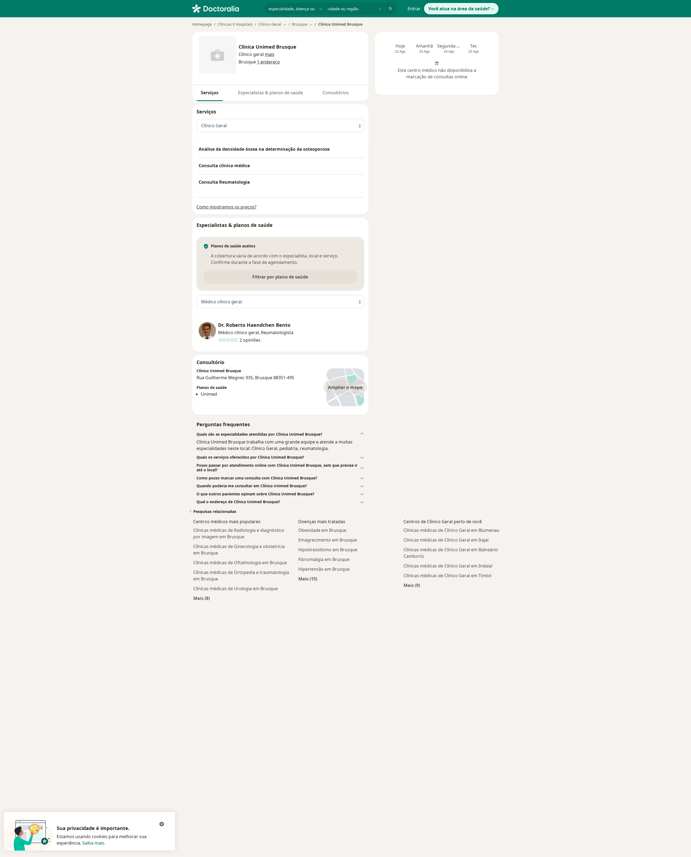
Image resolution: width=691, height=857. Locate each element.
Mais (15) (307, 579)
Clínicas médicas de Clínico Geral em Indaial (448, 566)
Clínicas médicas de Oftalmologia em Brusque (240, 563)
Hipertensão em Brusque (324, 569)
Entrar (414, 9)
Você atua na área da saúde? (459, 9)
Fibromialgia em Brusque (324, 559)
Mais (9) (412, 585)
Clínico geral (251, 54)
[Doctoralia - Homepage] (226, 8)
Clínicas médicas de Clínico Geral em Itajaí (446, 540)
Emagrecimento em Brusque (327, 540)
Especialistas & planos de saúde (270, 93)
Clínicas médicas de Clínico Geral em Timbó (448, 576)
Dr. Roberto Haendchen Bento (254, 325)
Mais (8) (201, 598)
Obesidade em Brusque (322, 530)
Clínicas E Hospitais (235, 24)
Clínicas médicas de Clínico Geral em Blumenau (451, 530)
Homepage (202, 24)
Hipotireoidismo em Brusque (327, 550)
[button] (270, 54)
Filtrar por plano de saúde (280, 277)
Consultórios (336, 93)
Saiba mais (93, 843)
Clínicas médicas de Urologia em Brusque (235, 589)
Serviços (209, 93)
